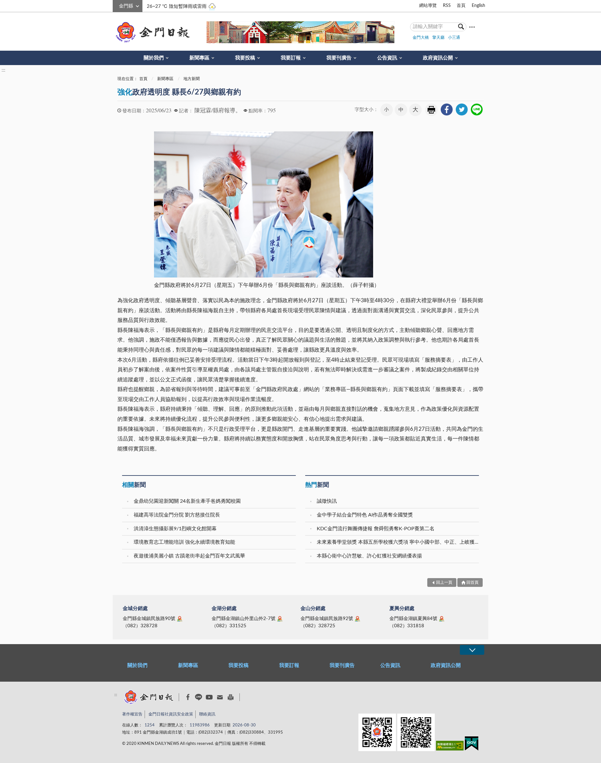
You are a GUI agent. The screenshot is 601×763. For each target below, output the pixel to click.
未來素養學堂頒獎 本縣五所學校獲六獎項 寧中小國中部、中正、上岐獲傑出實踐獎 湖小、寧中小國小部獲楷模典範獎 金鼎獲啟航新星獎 (398, 542)
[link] (447, 109)
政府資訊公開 (438, 57)
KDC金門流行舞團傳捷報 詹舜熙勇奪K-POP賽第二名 (375, 528)
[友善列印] (230, 697)
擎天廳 (438, 38)
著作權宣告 (132, 714)
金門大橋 (421, 38)
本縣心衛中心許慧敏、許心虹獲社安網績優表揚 (369, 555)
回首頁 (472, 583)
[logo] (151, 32)
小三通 (454, 38)
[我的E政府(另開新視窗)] (471, 744)
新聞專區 (199, 57)
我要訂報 (291, 57)
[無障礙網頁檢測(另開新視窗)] (450, 747)
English (478, 5)
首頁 (461, 5)
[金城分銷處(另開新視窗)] (180, 619)
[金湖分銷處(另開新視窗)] (280, 619)
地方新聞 (191, 79)
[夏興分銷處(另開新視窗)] (442, 619)
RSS (447, 5)
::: (116, 5)
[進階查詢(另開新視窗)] (472, 26)
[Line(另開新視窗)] (199, 697)
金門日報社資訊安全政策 (170, 714)
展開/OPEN (472, 650)
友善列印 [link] (431, 110)
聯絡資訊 (207, 714)
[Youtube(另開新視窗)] (209, 697)
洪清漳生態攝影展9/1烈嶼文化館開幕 (175, 528)
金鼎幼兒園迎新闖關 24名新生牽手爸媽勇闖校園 (187, 501)
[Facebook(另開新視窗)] (188, 697)
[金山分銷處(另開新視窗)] (357, 619)
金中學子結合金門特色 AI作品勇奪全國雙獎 (365, 514)
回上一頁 (444, 583)
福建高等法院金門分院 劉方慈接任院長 (177, 514)
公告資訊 (387, 57)
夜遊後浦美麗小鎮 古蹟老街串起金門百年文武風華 (189, 555)
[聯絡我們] (220, 697)
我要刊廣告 (339, 57)
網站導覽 (428, 5)
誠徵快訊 (327, 501)
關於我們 (154, 57)
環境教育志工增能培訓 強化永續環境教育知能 (184, 542)
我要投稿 (245, 57)
